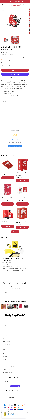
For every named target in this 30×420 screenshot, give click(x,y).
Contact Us (5, 363)
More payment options (15, 77)
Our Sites (5, 335)
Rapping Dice (4, 221)
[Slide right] (18, 278)
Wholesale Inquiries (7, 372)
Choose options (22, 204)
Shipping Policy (6, 369)
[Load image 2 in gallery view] (15, 40)
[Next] (26, 306)
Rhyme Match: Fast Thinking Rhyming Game (22, 198)
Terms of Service (7, 341)
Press (4, 332)
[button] (2, 5)
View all (15, 231)
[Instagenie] (25, 310)
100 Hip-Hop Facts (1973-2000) (6, 198)
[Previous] (3, 306)
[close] (23, 412)
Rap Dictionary (4, 172)
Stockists (5, 356)
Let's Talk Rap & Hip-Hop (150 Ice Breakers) (22, 222)
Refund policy (26, 412)
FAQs (4, 353)
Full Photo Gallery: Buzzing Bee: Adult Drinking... (13, 259)
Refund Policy (6, 344)
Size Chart (5, 359)
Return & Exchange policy (9, 366)
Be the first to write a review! (15, 146)
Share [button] (3, 105)
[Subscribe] (25, 292)
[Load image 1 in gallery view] (5, 40)
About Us (5, 325)
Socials (4, 338)
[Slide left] (11, 278)
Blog (4, 328)
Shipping (2, 54)
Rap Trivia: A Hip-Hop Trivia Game (22, 173)
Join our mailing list (6, 111)
